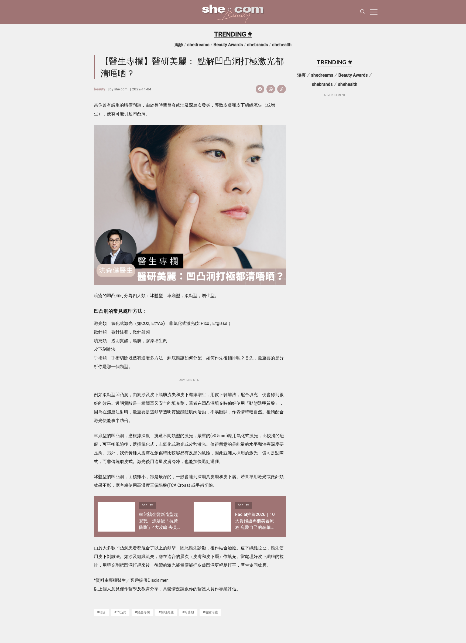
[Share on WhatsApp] (270, 89)
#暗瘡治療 (210, 612)
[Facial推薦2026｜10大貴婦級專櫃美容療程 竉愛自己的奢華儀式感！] (212, 517)
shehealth (282, 44)
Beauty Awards (228, 44)
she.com (121, 89)
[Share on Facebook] (260, 89)
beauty (99, 89)
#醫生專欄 (142, 612)
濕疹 (178, 44)
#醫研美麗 (166, 612)
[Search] (362, 12)
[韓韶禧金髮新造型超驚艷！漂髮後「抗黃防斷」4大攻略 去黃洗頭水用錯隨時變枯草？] (116, 517)
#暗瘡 (101, 612)
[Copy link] (281, 89)
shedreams (198, 44)
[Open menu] (374, 12)
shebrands (257, 44)
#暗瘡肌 (188, 612)
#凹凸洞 (120, 612)
